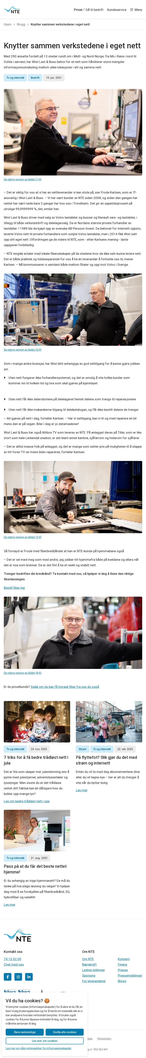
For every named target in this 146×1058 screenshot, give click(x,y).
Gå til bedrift (94, 10)
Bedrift (35, 77)
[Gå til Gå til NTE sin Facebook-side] (7, 977)
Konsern (124, 959)
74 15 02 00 (12, 959)
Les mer (81, 790)
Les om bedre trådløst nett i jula (26, 801)
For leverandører (94, 981)
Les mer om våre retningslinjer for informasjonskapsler (38, 1048)
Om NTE (88, 959)
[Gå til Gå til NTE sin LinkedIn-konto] (29, 977)
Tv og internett (15, 77)
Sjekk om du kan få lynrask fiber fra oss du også (65, 687)
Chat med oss (14, 964)
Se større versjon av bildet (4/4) (22, 672)
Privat (78, 10)
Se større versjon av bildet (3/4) (22, 537)
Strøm (82, 749)
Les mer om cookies (44, 1040)
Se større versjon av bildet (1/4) (22, 179)
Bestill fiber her (14, 588)
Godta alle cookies (64, 1032)
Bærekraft (89, 964)
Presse (123, 970)
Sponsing (88, 975)
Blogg (122, 981)
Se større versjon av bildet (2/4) (22, 349)
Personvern (104, 1038)
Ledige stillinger (93, 970)
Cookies (88, 1038)
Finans (122, 964)
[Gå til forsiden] (12, 9)
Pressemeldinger (130, 975)
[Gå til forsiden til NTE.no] (17, 940)
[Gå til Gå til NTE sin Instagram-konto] (18, 977)
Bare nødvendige (25, 1032)
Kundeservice (116, 10)
